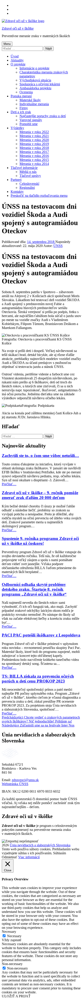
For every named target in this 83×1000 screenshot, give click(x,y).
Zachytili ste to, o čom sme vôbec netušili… (40, 455)
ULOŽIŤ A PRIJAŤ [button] (16, 996)
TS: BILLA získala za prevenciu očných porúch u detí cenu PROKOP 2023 (38, 678)
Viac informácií (29, 857)
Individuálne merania (34, 104)
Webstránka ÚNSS (15, 784)
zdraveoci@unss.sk (25, 780)
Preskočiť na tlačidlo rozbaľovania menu (39, 195)
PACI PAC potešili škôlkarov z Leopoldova (41, 635)
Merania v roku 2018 (34, 148)
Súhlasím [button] (59, 853)
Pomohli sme (28, 124)
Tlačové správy (30, 176)
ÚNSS (58, 246)
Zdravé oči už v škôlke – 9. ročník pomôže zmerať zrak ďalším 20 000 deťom (40, 495)
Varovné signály (30, 120)
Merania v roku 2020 (34, 140)
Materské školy (30, 100)
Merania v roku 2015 (34, 160)
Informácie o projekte (34, 68)
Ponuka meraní (21, 96)
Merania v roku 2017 (34, 152)
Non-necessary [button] (12, 964)
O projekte (18, 64)
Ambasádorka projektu (35, 88)
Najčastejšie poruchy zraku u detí (42, 116)
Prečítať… (9, 484)
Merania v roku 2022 (34, 132)
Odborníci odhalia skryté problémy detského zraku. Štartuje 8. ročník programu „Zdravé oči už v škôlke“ (34, 589)
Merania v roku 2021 (34, 136)
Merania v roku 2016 (34, 156)
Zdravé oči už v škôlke (18, 28)
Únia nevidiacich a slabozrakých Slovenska (40, 845)
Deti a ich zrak (21, 112)
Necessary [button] (9, 931)
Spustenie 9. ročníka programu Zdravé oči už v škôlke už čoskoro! (40, 541)
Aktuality (17, 60)
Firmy (23, 108)
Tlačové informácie (24, 168)
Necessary (14, 936)
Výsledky (17, 128)
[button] (20, 841)
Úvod (15, 56)
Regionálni (27, 187)
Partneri (16, 180)
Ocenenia (26, 92)
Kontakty (17, 191)
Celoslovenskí (29, 183)
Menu (7, 44)
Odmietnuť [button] (9, 857)
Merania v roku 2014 (34, 164)
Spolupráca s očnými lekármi (39, 84)
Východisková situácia (35, 80)
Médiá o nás (28, 172)
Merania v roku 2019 (34, 144)
